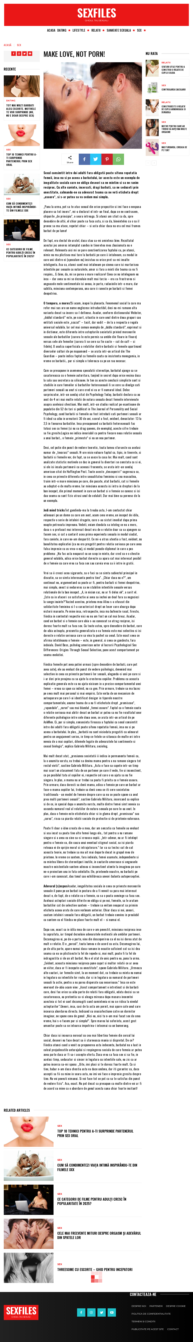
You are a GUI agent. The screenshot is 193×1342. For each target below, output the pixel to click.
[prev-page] (148, 163)
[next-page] (154, 163)
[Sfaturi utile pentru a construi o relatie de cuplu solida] (152, 68)
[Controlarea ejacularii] (152, 88)
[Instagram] (19, 53)
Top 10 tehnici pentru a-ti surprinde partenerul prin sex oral (21, 159)
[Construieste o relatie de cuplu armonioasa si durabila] (152, 107)
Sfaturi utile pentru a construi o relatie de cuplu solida (173, 69)
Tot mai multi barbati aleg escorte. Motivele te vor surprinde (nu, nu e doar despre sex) (21, 110)
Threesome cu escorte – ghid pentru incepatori (94, 1269)
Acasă (7, 45)
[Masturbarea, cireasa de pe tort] (152, 147)
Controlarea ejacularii (173, 89)
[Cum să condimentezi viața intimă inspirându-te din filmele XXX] (22, 184)
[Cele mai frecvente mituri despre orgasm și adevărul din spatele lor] (29, 1234)
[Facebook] (13, 53)
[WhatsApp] (118, 159)
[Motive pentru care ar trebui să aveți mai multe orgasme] (152, 127)
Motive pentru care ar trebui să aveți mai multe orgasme (174, 129)
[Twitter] (24, 53)
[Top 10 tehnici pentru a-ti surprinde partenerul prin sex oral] (22, 135)
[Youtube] (30, 53)
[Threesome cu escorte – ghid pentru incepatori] (29, 1268)
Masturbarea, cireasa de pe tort (174, 149)
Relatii (166, 63)
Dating (10, 101)
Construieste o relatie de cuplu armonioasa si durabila (174, 109)
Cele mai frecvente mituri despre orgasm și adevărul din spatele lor (99, 1235)
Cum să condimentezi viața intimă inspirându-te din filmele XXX (21, 206)
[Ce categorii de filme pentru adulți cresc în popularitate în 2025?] (22, 230)
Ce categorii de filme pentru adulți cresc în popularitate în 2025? (20, 252)
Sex (19, 45)
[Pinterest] (107, 159)
